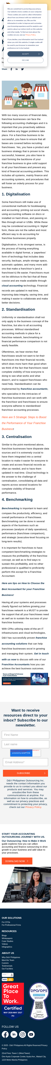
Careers (5, 963)
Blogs (4, 936)
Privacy (30, 807)
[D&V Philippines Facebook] (5, 1034)
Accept (25, 54)
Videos (5, 944)
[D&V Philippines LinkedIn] (13, 1034)
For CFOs (6, 922)
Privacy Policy (30, 35)
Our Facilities (7, 969)
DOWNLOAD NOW (15, 861)
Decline (25, 60)
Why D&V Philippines (11, 957)
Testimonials (7, 966)
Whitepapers (7, 938)
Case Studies (7, 941)
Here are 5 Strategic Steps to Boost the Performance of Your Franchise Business (24, 423)
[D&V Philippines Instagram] (22, 1034)
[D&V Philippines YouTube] (31, 1034)
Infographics (7, 947)
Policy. (38, 807)
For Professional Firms (11, 925)
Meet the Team (8, 960)
